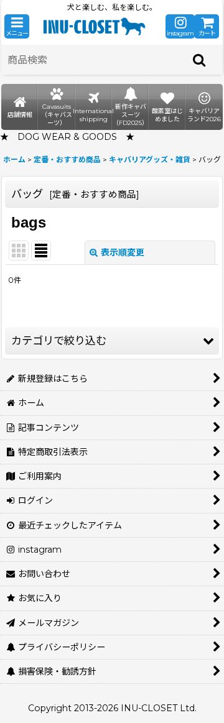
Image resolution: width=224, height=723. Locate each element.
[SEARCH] (200, 59)
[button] (16, 26)
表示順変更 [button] (122, 252)
